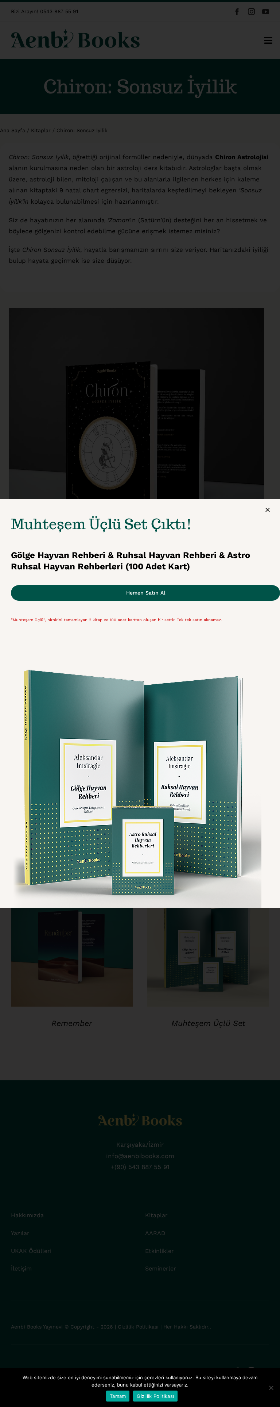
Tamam (118, 1396)
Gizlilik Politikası (155, 1396)
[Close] (267, 510)
